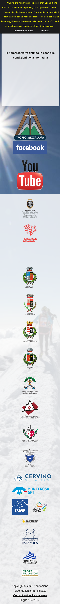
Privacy (41, 590)
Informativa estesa (23, 30)
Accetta (45, 30)
